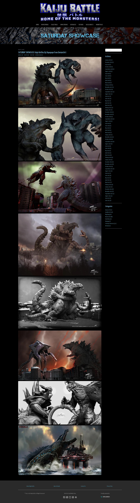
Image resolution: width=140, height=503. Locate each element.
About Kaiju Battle (30, 486)
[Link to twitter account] (67, 497)
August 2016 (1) (108, 121)
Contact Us (83, 486)
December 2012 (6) (109, 189)
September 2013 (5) (109, 168)
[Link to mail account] (76, 497)
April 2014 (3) (108, 153)
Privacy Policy (109, 486)
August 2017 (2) (108, 94)
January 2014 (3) (108, 159)
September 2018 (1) (109, 69)
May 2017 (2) (108, 100)
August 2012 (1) (108, 196)
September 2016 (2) (109, 119)
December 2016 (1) (109, 112)
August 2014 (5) (108, 143)
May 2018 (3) (108, 78)
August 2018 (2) (108, 71)
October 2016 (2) (109, 116)
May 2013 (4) (108, 177)
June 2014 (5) (108, 148)
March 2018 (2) (108, 82)
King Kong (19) (108, 214)
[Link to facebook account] (64, 497)
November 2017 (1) (109, 87)
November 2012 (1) (109, 191)
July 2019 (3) (108, 64)
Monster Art (26, 55)
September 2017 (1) (109, 91)
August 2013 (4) (108, 171)
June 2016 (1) (108, 125)
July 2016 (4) (108, 123)
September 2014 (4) (109, 141)
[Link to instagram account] (73, 497)
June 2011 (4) (108, 200)
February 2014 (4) (109, 157)
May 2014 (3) (108, 150)
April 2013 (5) (108, 180)
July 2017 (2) (108, 96)
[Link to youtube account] (70, 497)
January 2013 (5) (108, 187)
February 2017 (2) (109, 107)
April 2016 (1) (108, 130)
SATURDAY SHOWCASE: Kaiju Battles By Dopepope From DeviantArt (42, 52)
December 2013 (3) (109, 162)
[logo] (70, 11)
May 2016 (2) (108, 128)
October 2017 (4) (109, 89)
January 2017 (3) (108, 110)
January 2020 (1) (108, 60)
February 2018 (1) (109, 85)
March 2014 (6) (108, 155)
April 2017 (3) (108, 103)
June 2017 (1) (108, 98)
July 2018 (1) (108, 73)
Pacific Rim (32, 55)
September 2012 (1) (109, 193)
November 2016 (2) (109, 114)
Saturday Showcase (39, 55)
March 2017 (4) (108, 105)
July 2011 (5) (108, 198)
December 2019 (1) (109, 62)
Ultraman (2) (108, 225)
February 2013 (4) (109, 184)
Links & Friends (57, 486)
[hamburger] (21, 2)
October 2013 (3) (109, 166)
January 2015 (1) (108, 134)
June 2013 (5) (108, 175)
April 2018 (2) (108, 80)
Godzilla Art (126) (109, 212)
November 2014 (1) (109, 137)
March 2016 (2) (108, 132)
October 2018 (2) (109, 66)
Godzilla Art (20, 55)
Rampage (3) (108, 221)
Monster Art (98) (109, 216)
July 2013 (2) (108, 173)
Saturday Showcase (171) (110, 223)
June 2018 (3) (108, 76)
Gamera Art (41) (108, 210)
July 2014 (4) (108, 146)
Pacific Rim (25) (108, 219)
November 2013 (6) (109, 164)
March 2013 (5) (108, 182)
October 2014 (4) (109, 139)
